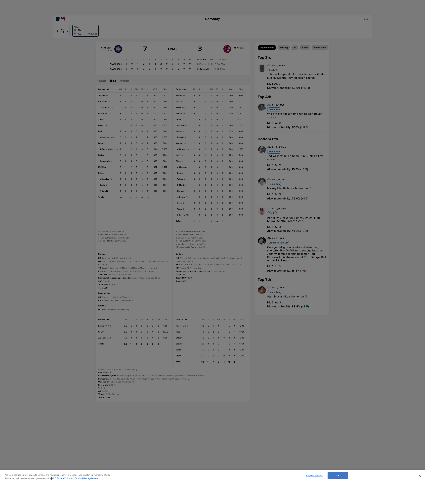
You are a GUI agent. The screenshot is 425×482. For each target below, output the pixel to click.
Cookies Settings (314, 475)
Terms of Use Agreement (86, 478)
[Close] (419, 475)
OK (338, 475)
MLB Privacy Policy (61, 478)
